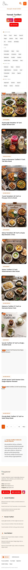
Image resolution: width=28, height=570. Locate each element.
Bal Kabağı (16, 41)
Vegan (12, 66)
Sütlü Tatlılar (15, 60)
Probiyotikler (6, 73)
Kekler (12, 51)
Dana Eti (21, 35)
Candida (5, 76)
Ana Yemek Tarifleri (6, 193)
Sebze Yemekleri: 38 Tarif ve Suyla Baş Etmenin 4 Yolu (13, 233)
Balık (16, 38)
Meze (21, 60)
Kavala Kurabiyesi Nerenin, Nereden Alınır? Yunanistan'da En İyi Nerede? (10, 509)
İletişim (11, 564)
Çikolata (11, 38)
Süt (4, 41)
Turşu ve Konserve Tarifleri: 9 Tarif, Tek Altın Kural (13, 160)
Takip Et (10, 20)
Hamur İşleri (6, 54)
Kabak (21, 38)
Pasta (18, 51)
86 (19, 426)
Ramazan (17, 85)
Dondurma (14, 54)
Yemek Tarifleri (14, 24)
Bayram (18, 82)
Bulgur (5, 38)
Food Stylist (12, 561)
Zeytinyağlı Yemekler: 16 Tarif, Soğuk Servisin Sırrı (12, 123)
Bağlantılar (18, 561)
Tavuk (10, 35)
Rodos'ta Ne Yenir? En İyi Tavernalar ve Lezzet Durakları (13, 506)
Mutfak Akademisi (6, 119)
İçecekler (13, 57)
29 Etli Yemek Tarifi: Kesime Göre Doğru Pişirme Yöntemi (13, 380)
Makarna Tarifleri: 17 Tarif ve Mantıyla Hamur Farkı (11, 307)
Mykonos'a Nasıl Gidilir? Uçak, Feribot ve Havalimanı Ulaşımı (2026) (12, 546)
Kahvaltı (13, 82)
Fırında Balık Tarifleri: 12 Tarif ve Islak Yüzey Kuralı (12, 417)
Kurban (11, 85)
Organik (19, 73)
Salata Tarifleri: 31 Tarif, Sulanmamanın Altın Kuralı (11, 270)
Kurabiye (19, 57)
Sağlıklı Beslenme (7, 70)
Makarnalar (6, 57)
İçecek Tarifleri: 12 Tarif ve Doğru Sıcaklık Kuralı (13, 344)
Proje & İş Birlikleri (5, 561)
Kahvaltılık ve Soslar (6, 156)
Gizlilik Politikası (4, 564)
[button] (20, 3)
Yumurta (9, 41)
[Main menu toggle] (25, 3)
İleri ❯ (24, 426)
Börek (20, 54)
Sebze (5, 35)
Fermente (15, 70)
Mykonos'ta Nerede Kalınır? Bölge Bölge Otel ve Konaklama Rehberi (12, 542)
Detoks (13, 73)
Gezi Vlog (18, 20)
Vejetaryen (6, 66)
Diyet (21, 70)
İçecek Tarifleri (6, 339)
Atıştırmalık (6, 82)
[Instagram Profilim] (23, 492)
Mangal (5, 85)
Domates (6, 44)
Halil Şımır (7, 557)
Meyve (15, 35)
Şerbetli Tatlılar (7, 60)
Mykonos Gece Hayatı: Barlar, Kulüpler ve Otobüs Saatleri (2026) (12, 537)
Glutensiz (18, 66)
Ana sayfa (9, 9)
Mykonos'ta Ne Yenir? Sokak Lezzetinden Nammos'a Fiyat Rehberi (12, 502)
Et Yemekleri (6, 51)
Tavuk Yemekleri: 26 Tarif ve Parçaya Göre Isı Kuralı (11, 197)
